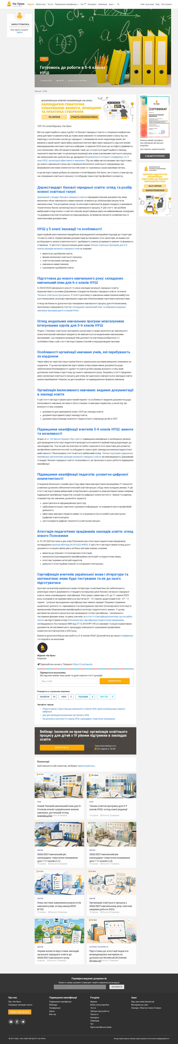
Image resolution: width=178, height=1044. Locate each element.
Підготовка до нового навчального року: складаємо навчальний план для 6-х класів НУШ (80, 280)
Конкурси (92, 4)
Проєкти (94, 1014)
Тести (50, 4)
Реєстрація (166, 4)
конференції (127, 635)
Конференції (54, 1008)
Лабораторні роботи (99, 1011)
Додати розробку (156, 156)
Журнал (30, 4)
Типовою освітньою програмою (53, 295)
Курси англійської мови (100, 1027)
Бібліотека (41, 4)
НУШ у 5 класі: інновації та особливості (69, 229)
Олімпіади (94, 1021)
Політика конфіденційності (158, 1039)
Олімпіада (102, 4)
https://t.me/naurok (82, 664)
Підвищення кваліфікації (66, 4)
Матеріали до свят (139, 1005)
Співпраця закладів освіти (20, 1005)
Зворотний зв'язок (19, 1012)
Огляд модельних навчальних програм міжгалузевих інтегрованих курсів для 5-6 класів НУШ (80, 323)
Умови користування (138, 1039)
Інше (111, 4)
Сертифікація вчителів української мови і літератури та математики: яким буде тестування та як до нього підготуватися (82, 578)
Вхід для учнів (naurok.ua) (142, 1001)
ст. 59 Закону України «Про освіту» (64, 439)
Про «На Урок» (14, 1001)
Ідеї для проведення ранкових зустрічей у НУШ (65, 715)
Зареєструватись (20, 24)
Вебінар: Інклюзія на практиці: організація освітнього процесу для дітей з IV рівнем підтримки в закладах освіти (83, 735)
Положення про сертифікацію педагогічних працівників (95, 620)
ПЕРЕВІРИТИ (116, 987)
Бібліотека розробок (99, 1005)
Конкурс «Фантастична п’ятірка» (146, 1008)
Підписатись (114, 681)
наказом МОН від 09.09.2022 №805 (70, 544)
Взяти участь (62, 748)
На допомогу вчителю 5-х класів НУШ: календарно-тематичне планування (78, 719)
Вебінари (53, 1005)
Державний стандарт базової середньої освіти (61, 197)
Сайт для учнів (147, 4)
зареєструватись (86, 766)
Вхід (157, 4)
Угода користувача (121, 1039)
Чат (83, 4)
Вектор (52, 1014)
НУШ (44, 59)
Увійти (19, 32)
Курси (52, 1011)
